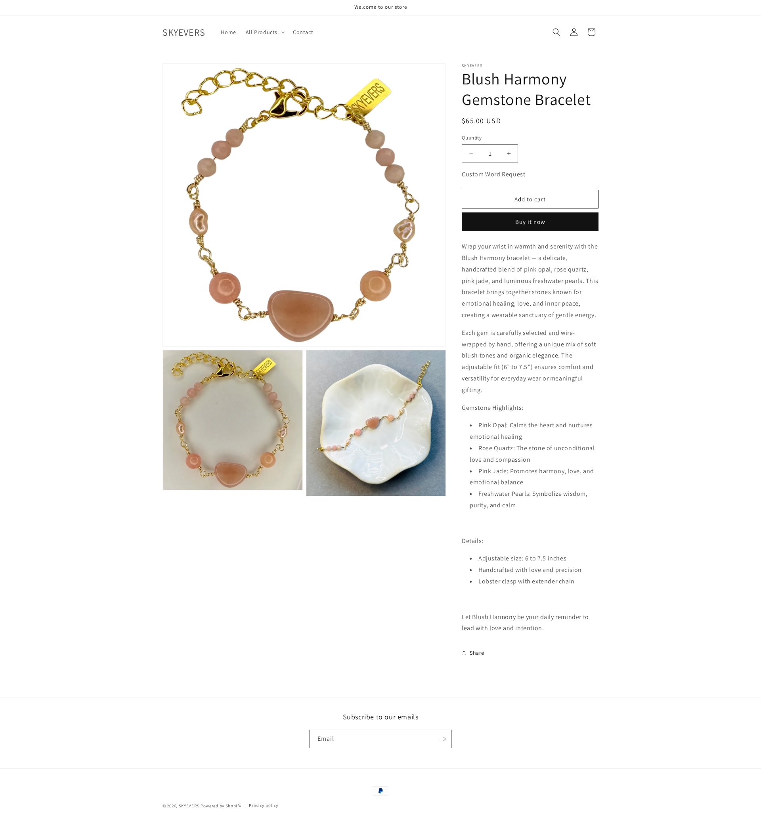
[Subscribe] (442, 739)
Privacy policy (263, 805)
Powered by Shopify (221, 806)
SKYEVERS (189, 806)
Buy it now (530, 222)
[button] (264, 32)
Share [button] (477, 652)
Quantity (472, 137)
